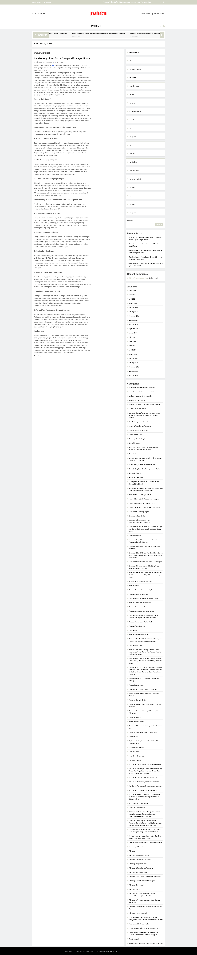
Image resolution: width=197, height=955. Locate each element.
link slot (131, 95)
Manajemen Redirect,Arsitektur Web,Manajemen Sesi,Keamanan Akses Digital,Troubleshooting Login (145, 575)
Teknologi (132, 851)
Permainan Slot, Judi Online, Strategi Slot (143, 732)
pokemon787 (133, 737)
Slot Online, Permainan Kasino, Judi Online (143, 790)
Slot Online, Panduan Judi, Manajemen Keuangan (145, 786)
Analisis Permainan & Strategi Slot (140, 396)
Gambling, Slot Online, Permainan (140, 439)
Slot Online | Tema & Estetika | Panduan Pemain (145, 764)
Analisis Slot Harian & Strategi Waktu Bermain (144, 405)
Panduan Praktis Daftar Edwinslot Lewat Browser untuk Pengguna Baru (70, 34)
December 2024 (134, 367)
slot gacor (132, 103)
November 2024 (134, 371)
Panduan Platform (135, 630)
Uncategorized (134, 939)
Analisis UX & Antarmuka (137, 409)
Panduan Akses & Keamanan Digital (141, 590)
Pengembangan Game (136, 685)
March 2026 (133, 303)
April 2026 (132, 299)
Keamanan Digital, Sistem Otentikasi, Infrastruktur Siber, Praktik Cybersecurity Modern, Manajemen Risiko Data (146, 555)
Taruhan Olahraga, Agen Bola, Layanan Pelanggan (145, 843)
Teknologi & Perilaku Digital (138, 872)
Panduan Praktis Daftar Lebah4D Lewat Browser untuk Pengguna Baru (127, 2)
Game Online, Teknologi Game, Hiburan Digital (144, 469)
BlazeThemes (112, 951)
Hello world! (153, 278)
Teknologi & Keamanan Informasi (140, 860)
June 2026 (132, 290)
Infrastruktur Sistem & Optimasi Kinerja (142, 503)
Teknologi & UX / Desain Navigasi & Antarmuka (145, 877)
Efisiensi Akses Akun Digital (138, 430)
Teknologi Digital (134, 889)
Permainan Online (135, 717)
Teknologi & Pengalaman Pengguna (141, 868)
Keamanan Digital (135, 536)
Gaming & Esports (135, 473)
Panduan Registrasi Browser (138, 635)
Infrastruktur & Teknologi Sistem (140, 495)
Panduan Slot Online (135, 645)
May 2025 (132, 346)
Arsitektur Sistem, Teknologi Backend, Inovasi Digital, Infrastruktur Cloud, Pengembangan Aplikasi (144, 415)
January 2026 (133, 312)
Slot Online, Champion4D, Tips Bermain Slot (144, 777)
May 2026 (132, 295)
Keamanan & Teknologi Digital (139, 512)
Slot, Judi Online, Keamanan (138, 803)
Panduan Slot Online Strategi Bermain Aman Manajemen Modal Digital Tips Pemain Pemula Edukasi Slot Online (145, 652)
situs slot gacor (134, 86)
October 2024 (133, 375)
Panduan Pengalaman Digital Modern (141, 622)
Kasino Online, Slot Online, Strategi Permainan (144, 507)
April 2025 (132, 350)
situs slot (132, 120)
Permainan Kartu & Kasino (137, 700)
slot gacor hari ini (135, 69)
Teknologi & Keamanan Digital (139, 855)
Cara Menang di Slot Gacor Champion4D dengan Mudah (62, 58)
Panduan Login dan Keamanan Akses (141, 611)
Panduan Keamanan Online (138, 607)
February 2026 (133, 307)
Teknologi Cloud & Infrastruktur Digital (142, 881)
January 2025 (133, 363)
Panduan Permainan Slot (137, 626)
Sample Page (96, 26)
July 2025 (132, 337)
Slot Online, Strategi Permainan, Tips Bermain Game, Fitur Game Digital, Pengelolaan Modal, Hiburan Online (144, 797)
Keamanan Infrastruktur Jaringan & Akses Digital (145, 562)
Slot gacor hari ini (135, 111)
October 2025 (133, 324)
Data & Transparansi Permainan (139, 422)
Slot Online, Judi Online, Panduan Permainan (144, 782)
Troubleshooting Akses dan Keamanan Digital (144, 928)
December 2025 (134, 316)
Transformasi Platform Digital (139, 924)
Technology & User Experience (139, 847)
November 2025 (134, 320)
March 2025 (133, 354)
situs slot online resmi (136, 756)
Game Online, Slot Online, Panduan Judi (142, 465)
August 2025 (133, 333)
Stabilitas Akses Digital (137, 808)
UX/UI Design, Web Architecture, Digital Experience (146, 943)
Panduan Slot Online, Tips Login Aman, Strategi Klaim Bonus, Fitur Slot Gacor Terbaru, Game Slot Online (145, 661)
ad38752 (39, 62)
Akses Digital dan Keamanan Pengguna (142, 387)
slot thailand (133, 162)
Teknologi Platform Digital (138, 913)
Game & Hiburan (134, 443)
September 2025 (134, 329)
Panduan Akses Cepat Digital (138, 594)
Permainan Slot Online (136, 722)
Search (130, 221)
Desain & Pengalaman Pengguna (140, 426)
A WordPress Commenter (138, 278)
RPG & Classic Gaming (136, 747)
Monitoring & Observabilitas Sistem (141, 581)
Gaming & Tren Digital (136, 477)
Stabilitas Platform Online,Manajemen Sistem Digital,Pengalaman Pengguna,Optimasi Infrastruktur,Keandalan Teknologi (144, 814)
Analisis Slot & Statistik (137, 400)
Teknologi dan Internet (136, 885)
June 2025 (132, 341)
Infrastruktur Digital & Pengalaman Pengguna (144, 499)
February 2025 (133, 358)
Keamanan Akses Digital (137, 516)
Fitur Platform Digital (136, 435)
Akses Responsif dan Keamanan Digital (142, 392)
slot (53, 65)
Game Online (133, 454)
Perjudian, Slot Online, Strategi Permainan (143, 689)
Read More (37, 356)
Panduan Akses (134, 586)
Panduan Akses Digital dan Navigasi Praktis (144, 598)
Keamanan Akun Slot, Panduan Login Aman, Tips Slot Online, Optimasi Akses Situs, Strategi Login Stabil (145, 529)
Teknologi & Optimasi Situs (138, 864)
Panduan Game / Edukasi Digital (140, 603)
